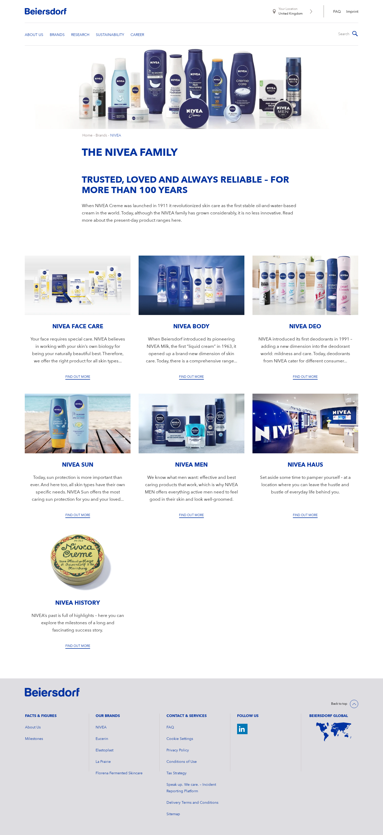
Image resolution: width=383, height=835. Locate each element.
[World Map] (333, 731)
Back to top (339, 704)
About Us (33, 727)
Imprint (352, 12)
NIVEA (115, 135)
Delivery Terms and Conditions (192, 803)
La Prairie (103, 762)
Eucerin (102, 739)
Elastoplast (104, 750)
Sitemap (173, 814)
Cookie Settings (179, 739)
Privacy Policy (177, 750)
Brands (101, 135)
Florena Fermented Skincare (119, 773)
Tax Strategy (176, 773)
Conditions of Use (181, 762)
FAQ (337, 12)
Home (87, 135)
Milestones (34, 739)
